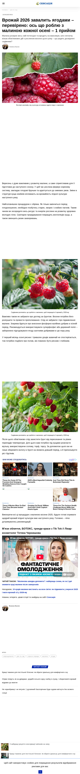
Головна (5, 10)
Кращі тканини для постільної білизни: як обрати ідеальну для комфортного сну (35, 672)
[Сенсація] (44, 3)
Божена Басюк (14, 47)
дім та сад (20, 656)
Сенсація (51, 597)
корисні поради (33, 656)
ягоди (53, 656)
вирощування (8, 656)
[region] (40, 125)
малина (45, 656)
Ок (40, 772)
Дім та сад (13, 10)
